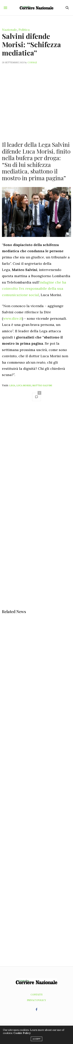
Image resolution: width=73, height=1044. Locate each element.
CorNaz (32, 62)
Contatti (36, 994)
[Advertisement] (36, 100)
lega (12, 385)
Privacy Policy (36, 1000)
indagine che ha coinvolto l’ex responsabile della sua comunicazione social (34, 288)
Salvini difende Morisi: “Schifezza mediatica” (31, 44)
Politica (24, 30)
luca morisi (23, 385)
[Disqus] (36, 459)
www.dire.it (12, 318)
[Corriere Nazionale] (36, 8)
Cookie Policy (22, 1033)
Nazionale (9, 30)
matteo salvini (42, 385)
